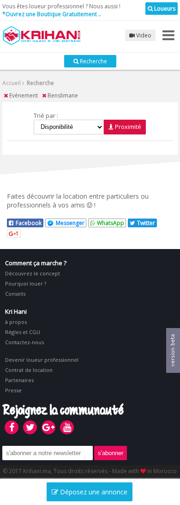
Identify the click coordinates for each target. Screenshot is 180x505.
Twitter (146, 223)
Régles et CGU (22, 332)
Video (143, 35)
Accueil (11, 83)
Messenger (70, 223)
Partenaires (19, 380)
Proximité (127, 126)
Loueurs (164, 8)
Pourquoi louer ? (25, 283)
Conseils (15, 293)
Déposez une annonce (92, 491)
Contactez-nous (24, 342)
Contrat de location (29, 369)
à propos (16, 321)
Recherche (92, 61)
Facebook (29, 223)
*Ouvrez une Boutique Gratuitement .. (51, 14)
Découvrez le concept (32, 273)
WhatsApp (110, 223)
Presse (13, 390)
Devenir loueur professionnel (41, 359)
